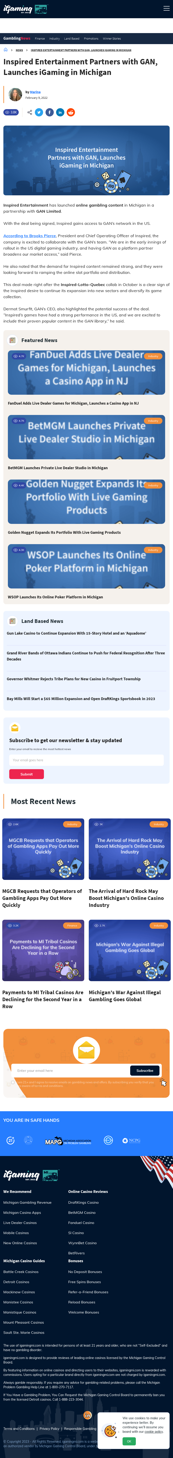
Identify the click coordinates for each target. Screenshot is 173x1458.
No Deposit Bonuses (85, 1271)
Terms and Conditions (19, 1429)
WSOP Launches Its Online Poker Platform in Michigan (55, 596)
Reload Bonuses (81, 1302)
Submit (26, 774)
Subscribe (145, 1070)
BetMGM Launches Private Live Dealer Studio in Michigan (58, 467)
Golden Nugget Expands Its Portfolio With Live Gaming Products (64, 532)
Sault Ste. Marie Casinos (23, 1332)
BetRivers (76, 1253)
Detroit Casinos (16, 1282)
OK (129, 1441)
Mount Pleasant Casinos (23, 1322)
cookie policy (154, 1432)
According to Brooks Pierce (29, 235)
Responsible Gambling (80, 1429)
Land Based (72, 38)
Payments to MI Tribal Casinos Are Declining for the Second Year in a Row (42, 999)
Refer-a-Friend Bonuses (88, 1292)
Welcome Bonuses (83, 1312)
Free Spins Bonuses (84, 1282)
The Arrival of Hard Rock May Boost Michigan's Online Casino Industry (126, 898)
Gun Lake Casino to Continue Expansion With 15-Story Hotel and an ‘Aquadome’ (76, 633)
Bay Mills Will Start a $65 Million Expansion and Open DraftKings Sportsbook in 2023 (81, 698)
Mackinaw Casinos (19, 1292)
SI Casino (76, 1232)
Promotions (91, 38)
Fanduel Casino (81, 1222)
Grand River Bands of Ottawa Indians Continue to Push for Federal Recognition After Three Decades (86, 656)
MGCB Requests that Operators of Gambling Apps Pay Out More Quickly (42, 898)
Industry (54, 38)
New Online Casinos (20, 1243)
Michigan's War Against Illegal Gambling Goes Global (125, 996)
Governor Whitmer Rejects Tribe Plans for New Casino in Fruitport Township (74, 678)
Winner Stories (112, 38)
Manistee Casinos (18, 1302)
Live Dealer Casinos (20, 1222)
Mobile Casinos (16, 1232)
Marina (35, 92)
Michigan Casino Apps (22, 1212)
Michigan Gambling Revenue (27, 1202)
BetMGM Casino (82, 1212)
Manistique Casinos (19, 1312)
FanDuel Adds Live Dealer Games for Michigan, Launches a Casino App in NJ (73, 403)
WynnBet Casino (82, 1243)
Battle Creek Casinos (21, 1271)
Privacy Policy (49, 1429)
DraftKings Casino (83, 1202)
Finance (40, 38)
